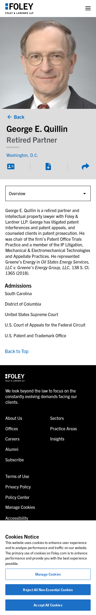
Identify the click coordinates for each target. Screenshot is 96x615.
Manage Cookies (48, 574)
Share (85, 166)
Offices (11, 428)
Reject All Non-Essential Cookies (48, 589)
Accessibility (16, 518)
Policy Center (17, 497)
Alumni (11, 449)
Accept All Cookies (48, 605)
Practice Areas (63, 428)
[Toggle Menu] (88, 8)
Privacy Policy (18, 486)
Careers (12, 438)
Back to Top (17, 351)
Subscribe (14, 459)
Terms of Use (17, 476)
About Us (13, 418)
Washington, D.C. (22, 155)
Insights (57, 438)
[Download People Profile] (48, 166)
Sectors (57, 418)
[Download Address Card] (10, 166)
